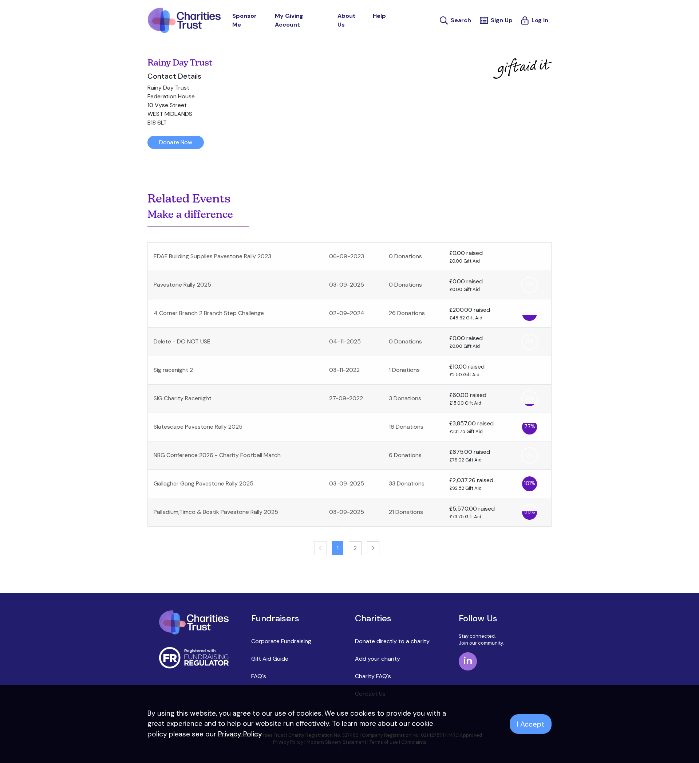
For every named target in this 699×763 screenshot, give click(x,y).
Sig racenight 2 (173, 370)
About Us (346, 20)
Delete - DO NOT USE (182, 341)
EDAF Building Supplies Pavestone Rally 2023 (212, 256)
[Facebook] (468, 660)
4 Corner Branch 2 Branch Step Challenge (209, 313)
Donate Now (175, 142)
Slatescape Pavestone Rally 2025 (198, 426)
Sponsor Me (244, 20)
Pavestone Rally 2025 (182, 284)
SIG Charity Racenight (183, 398)
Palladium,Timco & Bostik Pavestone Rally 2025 (216, 512)
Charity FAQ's (373, 676)
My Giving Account (289, 20)
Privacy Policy (240, 734)
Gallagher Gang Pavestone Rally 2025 (203, 483)
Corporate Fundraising (281, 641)
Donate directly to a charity (392, 641)
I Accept (530, 724)
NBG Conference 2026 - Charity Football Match (217, 455)
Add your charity (377, 658)
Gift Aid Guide (269, 658)
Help (379, 16)
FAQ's (258, 676)
